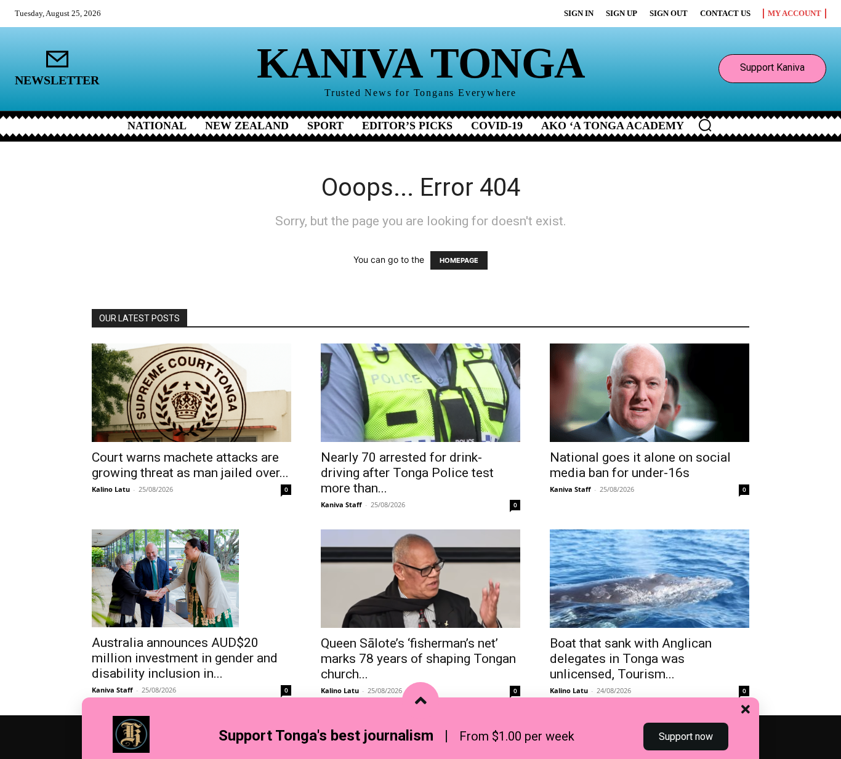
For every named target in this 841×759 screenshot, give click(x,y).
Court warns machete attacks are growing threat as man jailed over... (190, 465)
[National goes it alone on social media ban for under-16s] (649, 392)
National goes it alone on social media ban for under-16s (640, 465)
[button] (705, 125)
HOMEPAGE (459, 260)
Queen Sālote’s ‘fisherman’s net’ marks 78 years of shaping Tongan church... (418, 658)
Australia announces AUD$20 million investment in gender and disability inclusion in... (185, 658)
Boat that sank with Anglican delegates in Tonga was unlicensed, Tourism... (631, 658)
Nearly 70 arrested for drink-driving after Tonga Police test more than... (407, 473)
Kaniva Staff (341, 504)
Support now (686, 736)
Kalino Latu (111, 489)
